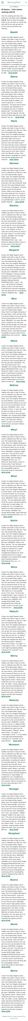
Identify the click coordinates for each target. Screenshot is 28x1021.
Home (11, 6)
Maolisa (14, 205)
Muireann (14, 744)
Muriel (14, 924)
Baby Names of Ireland (10, 1016)
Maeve (14, 76)
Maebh (14, 32)
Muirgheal (14, 833)
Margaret (14, 250)
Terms (24, 1016)
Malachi (14, 611)
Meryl (14, 429)
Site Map (19, 1016)
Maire (14, 121)
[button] (26, 2)
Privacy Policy (14, 1018)
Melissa (14, 385)
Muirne (14, 879)
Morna (14, 655)
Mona (14, 567)
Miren (14, 476)
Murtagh (14, 789)
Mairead (14, 163)
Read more (12, 73)
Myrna (14, 970)
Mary (14, 298)
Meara (14, 341)
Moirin (14, 520)
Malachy (14, 700)
